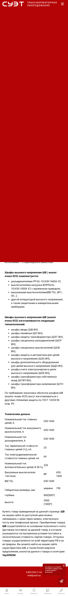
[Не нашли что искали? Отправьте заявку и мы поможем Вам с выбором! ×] (62, 581)
